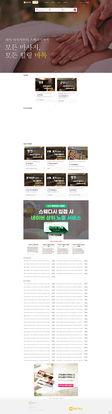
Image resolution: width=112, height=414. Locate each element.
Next (111, 36)
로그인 (81, 2)
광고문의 (87, 2)
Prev (1, 36)
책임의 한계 (61, 398)
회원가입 (84, 2)
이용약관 (50, 398)
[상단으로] (110, 412)
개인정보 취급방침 (55, 398)
